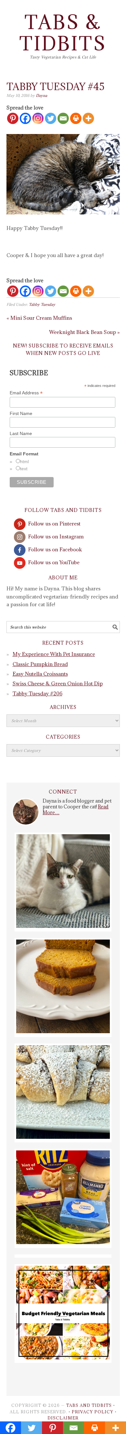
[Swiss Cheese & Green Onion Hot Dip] (63, 1242)
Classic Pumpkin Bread (40, 664)
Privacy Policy (92, 1411)
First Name (21, 413)
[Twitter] (50, 118)
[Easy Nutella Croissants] (63, 1137)
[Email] (63, 118)
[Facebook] (25, 118)
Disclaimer (63, 1417)
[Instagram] (38, 118)
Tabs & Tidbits (63, 33)
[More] (88, 118)
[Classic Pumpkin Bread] (63, 1031)
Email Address (26, 393)
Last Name (21, 433)
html (24, 461)
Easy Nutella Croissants (40, 673)
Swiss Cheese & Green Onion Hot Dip (58, 683)
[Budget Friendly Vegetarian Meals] (63, 1357)
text (23, 468)
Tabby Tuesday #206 (37, 693)
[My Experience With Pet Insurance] (63, 926)
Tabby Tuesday (42, 304)
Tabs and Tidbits (89, 1405)
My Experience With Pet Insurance (54, 654)
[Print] (75, 118)
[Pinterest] (12, 118)
